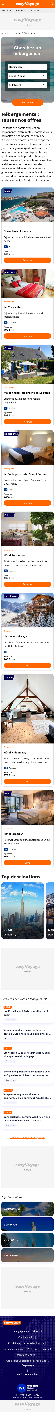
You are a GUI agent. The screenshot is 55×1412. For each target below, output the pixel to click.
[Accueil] (27, 4)
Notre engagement (19, 1331)
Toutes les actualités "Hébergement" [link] (27, 1137)
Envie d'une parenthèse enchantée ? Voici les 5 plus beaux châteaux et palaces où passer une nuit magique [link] (27, 1075)
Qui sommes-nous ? (13, 1349)
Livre (27, 665)
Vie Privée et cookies (27, 1374)
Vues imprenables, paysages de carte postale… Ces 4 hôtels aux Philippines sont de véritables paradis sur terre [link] (27, 1034)
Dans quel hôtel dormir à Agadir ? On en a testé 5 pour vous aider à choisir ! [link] (27, 1118)
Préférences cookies (38, 1349)
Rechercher (27, 102)
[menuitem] (6, 10)
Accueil (4, 33)
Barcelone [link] (11, 1240)
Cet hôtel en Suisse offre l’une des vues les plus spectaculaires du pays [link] (27, 1054)
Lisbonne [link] (11, 1255)
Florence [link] (10, 1224)
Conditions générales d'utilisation (26, 1343)
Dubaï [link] (8, 930)
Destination (15, 66)
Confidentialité (26, 1337)
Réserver (27, 260)
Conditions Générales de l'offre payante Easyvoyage (27, 1363)
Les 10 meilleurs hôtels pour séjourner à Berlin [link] (26, 1013)
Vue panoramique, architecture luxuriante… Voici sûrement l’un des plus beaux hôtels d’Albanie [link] (27, 1098)
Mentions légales (26, 1354)
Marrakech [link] (12, 1209)
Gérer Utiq (37, 1331)
